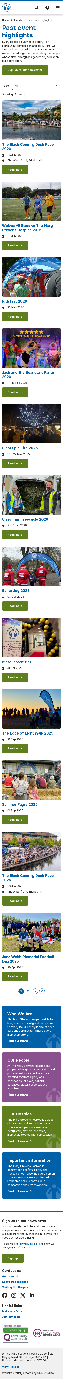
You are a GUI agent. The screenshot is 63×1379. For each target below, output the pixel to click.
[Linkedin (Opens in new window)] (32, 1295)
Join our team (11, 1317)
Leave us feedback (15, 1282)
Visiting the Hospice (15, 1287)
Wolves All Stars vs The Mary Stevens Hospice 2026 (27, 227)
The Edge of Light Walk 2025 (27, 733)
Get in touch (10, 1276)
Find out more (17, 1041)
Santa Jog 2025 (16, 590)
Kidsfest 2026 (14, 301)
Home (5, 20)
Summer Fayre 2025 (20, 804)
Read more (15, 169)
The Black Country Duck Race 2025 (28, 877)
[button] (36, 8)
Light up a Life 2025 (20, 448)
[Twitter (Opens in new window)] (23, 1295)
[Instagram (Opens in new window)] (13, 1295)
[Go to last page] (42, 991)
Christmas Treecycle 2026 (25, 519)
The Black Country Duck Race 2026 (28, 146)
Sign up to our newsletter (25, 70)
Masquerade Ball (16, 662)
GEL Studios (45, 1373)
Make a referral (12, 1311)
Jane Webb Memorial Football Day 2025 (28, 959)
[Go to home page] (6, 7)
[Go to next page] (35, 991)
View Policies (11, 1367)
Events (18, 20)
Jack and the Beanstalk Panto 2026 (28, 374)
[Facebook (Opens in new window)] (4, 1295)
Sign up (13, 1258)
